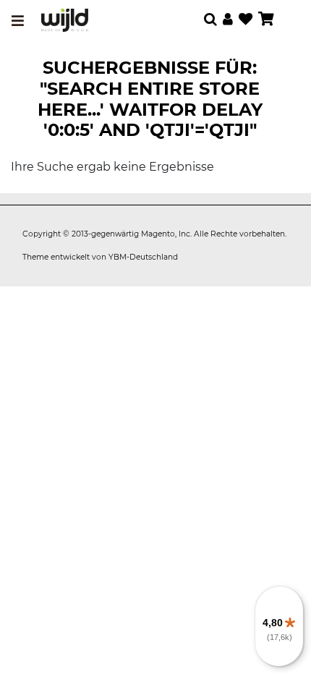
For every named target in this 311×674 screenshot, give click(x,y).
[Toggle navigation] (18, 21)
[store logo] (64, 20)
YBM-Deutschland (143, 257)
